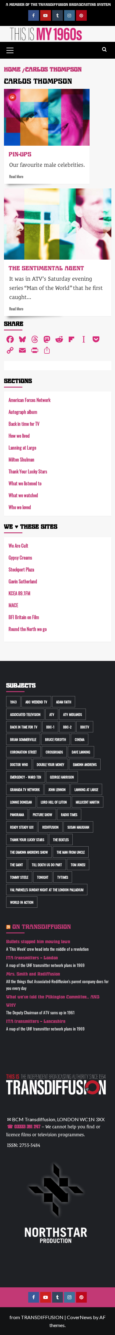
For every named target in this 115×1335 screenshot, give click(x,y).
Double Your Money (50, 764)
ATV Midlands (72, 714)
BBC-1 (50, 726)
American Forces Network (29, 399)
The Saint (16, 864)
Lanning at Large (22, 447)
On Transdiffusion (41, 926)
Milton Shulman (21, 459)
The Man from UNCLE (71, 852)
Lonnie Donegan (21, 801)
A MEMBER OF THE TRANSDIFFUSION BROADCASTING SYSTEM (58, 4)
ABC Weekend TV (36, 701)
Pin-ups (20, 154)
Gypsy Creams (20, 557)
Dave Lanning (81, 751)
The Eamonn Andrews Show (29, 852)
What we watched (23, 494)
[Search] (104, 49)
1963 (13, 701)
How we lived (19, 435)
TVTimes (62, 877)
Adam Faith (63, 701)
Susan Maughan (78, 827)
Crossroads (54, 751)
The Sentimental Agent (46, 268)
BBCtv (84, 726)
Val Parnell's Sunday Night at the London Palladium (46, 889)
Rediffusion (50, 827)
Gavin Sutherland (23, 581)
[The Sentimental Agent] (57, 224)
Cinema (79, 739)
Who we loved (20, 506)
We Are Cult (18, 545)
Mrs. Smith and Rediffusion (33, 974)
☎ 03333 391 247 (23, 1126)
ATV (51, 714)
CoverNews (79, 1317)
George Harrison (62, 776)
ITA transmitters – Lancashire (35, 1021)
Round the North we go (28, 628)
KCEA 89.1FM (19, 592)
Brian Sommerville (23, 739)
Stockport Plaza (21, 569)
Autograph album (23, 411)
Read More (16, 176)
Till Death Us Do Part (47, 864)
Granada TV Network (25, 789)
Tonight (42, 877)
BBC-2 (67, 726)
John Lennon (57, 789)
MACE (13, 604)
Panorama (17, 814)
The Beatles (61, 839)
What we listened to (25, 483)
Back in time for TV (24, 423)
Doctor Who (19, 764)
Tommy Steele (19, 877)
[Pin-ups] (47, 117)
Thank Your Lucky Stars (28, 471)
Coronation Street (23, 751)
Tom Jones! (78, 864)
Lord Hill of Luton (54, 801)
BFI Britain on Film (24, 616)
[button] (10, 49)
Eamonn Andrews (85, 764)
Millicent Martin (87, 801)
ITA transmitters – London (32, 958)
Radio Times (69, 814)
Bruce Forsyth (55, 739)
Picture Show (42, 814)
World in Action (21, 902)
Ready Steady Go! (21, 827)
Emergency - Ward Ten (25, 776)
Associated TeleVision (25, 714)
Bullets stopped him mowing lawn (38, 941)
